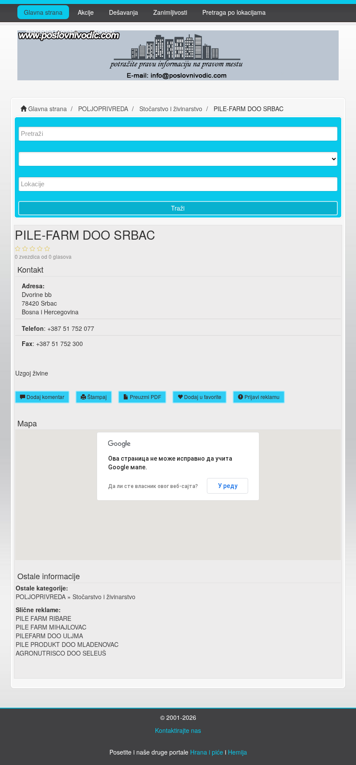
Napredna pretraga (52, 31)
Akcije (86, 12)
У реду (227, 485)
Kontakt (104, 31)
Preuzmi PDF (145, 396)
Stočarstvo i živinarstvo (104, 596)
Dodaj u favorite (202, 396)
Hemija (237, 752)
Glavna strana (43, 12)
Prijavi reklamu (261, 396)
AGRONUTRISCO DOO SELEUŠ (61, 653)
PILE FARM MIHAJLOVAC (51, 627)
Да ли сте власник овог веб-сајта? (153, 486)
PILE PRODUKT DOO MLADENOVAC (67, 644)
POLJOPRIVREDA (41, 596)
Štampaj (96, 396)
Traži (178, 208)
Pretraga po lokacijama (234, 12)
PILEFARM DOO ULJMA (49, 635)
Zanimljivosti (170, 12)
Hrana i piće (206, 752)
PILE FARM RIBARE (43, 618)
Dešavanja (123, 12)
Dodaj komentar (44, 396)
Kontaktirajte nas (178, 730)
